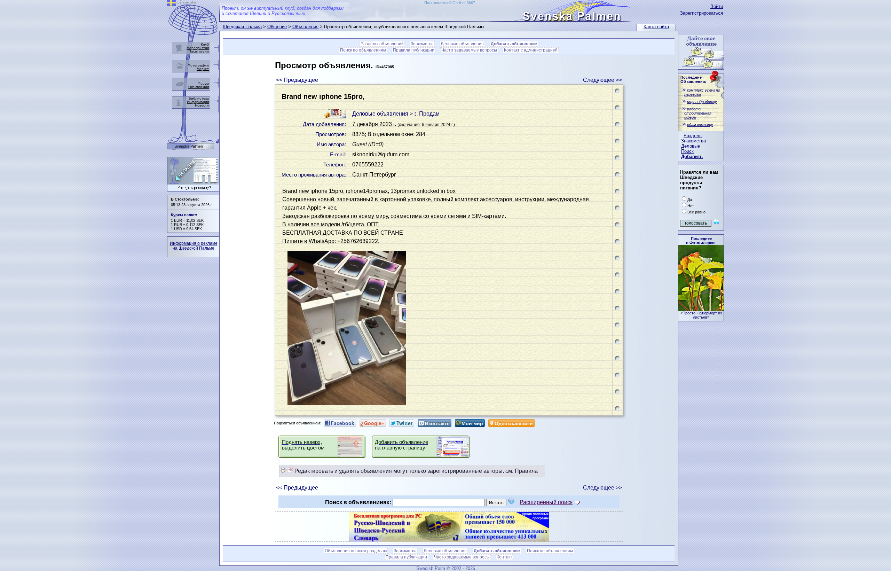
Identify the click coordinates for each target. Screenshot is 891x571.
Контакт (504, 557)
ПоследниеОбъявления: (693, 79)
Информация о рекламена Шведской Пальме (194, 246)
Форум (203, 83)
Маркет (203, 69)
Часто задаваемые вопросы (469, 50)
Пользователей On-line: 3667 (449, 3)
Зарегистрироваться (701, 13)
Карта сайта (656, 26)
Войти (716, 6)
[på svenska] (171, 4)
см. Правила (521, 471)
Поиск (687, 151)
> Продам (425, 114)
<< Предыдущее (297, 80)
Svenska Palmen (188, 146)
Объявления (305, 26)
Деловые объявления (462, 43)
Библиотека (199, 98)
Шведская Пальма (242, 26)
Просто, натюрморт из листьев (702, 315)
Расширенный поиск (546, 502)
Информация (198, 102)
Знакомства (693, 140)
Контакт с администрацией (531, 50)
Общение (277, 26)
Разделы (693, 135)
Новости (202, 105)
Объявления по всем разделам (356, 550)
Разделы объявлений (382, 43)
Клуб (205, 44)
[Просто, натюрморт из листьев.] (701, 309)
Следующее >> (602, 80)
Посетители (199, 51)
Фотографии (198, 65)
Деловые (690, 146)
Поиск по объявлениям (363, 50)
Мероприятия (198, 48)
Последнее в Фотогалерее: (701, 240)
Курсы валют (183, 215)
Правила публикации (413, 50)
